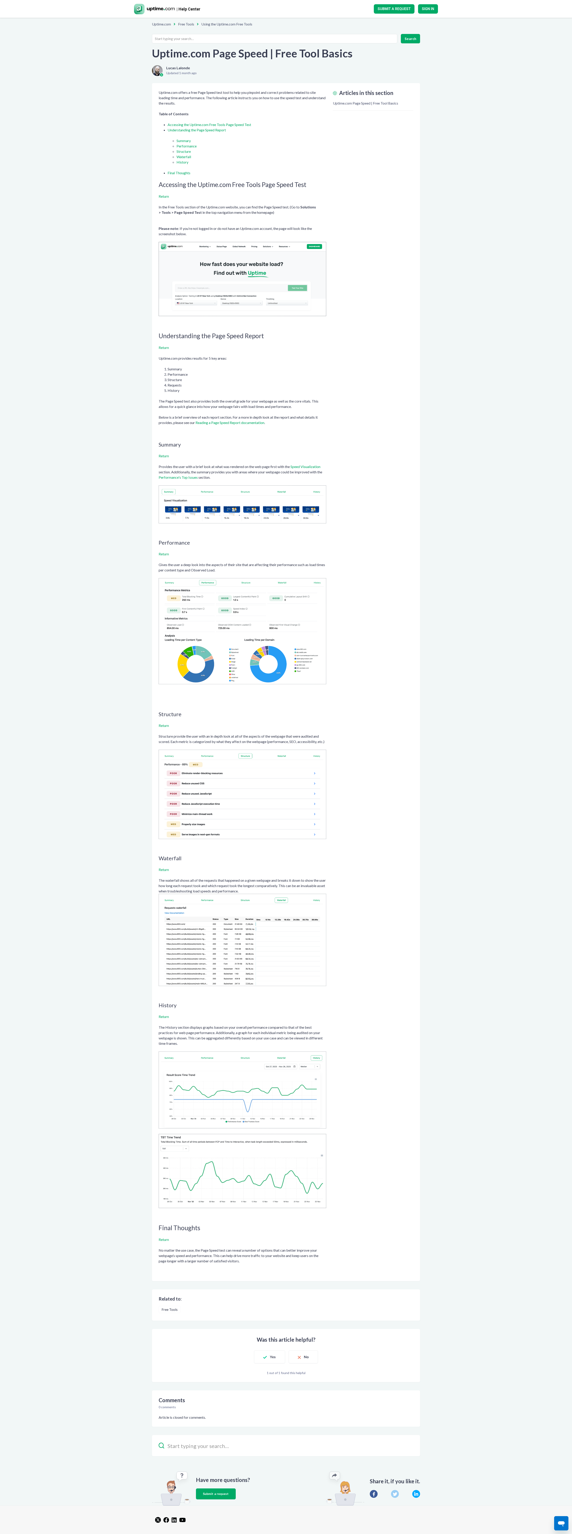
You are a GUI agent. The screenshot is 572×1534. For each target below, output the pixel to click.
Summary (184, 141)
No (306, 1357)
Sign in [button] (428, 9)
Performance (187, 146)
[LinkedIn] (416, 1494)
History (182, 162)
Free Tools (186, 24)
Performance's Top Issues (178, 477)
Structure (184, 151)
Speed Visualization (305, 466)
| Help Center (188, 9)
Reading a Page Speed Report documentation (230, 422)
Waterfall (184, 157)
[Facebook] (374, 1494)
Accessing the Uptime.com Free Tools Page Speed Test (209, 124)
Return (164, 196)
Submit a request (394, 9)
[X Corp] (395, 1494)
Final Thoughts (179, 173)
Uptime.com (161, 24)
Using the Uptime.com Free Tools (226, 24)
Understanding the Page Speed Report (197, 130)
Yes (273, 1357)
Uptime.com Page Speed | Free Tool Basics (365, 103)
